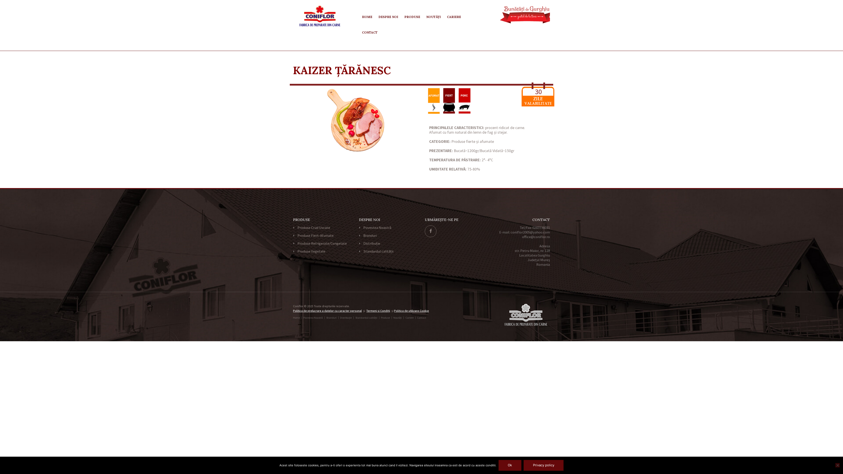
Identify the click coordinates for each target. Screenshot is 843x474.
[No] (837, 465)
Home (367, 17)
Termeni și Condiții (378, 311)
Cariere (454, 17)
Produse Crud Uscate (313, 227)
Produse (412, 17)
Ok (510, 465)
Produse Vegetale (311, 251)
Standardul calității (378, 251)
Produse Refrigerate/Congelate (322, 243)
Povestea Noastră (377, 227)
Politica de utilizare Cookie (411, 311)
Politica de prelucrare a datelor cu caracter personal (327, 311)
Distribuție (371, 243)
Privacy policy (543, 465)
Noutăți (433, 17)
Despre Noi (388, 17)
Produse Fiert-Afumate (315, 235)
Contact (370, 32)
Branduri (370, 235)
